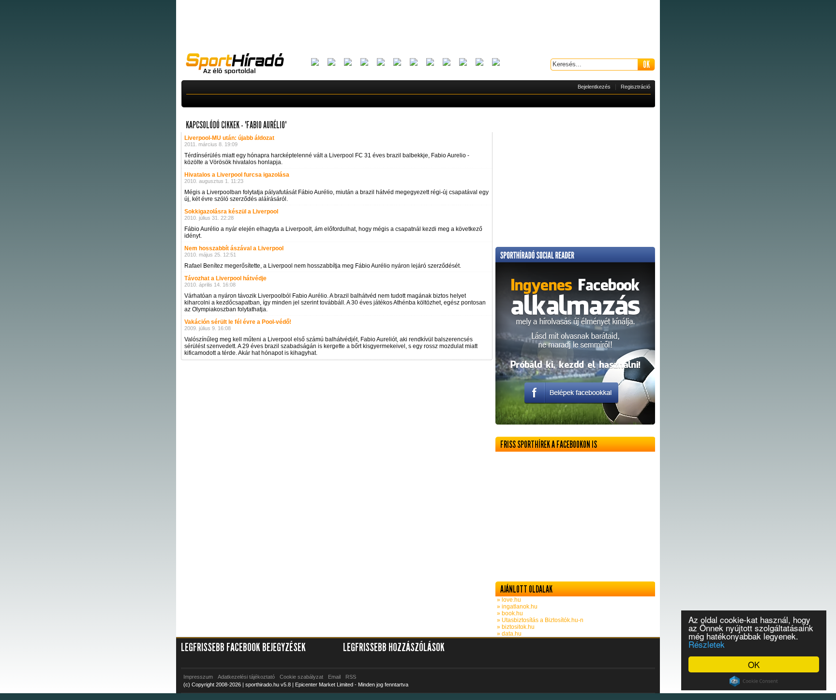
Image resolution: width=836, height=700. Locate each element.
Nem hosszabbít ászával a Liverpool (234, 248)
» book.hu (509, 613)
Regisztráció (635, 87)
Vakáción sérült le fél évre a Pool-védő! (237, 322)
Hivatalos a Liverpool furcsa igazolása (236, 174)
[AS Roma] (496, 62)
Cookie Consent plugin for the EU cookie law (754, 681)
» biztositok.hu (515, 627)
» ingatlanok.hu (516, 606)
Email (334, 677)
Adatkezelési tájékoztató (246, 677)
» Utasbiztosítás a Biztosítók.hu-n (539, 620)
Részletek (706, 644)
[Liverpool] (430, 62)
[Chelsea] (381, 62)
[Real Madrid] (479, 62)
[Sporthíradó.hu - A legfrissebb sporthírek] (239, 64)
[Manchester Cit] (446, 62)
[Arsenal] (331, 62)
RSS (350, 677)
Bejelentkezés (594, 87)
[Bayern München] (364, 62)
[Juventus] (414, 62)
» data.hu (508, 633)
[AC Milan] (315, 62)
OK (754, 664)
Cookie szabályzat (301, 677)
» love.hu (508, 599)
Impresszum (198, 677)
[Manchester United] (463, 62)
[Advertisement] (418, 26)
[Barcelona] (348, 62)
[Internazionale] (397, 62)
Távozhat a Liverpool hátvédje (225, 278)
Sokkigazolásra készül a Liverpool (231, 211)
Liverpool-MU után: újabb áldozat (229, 138)
